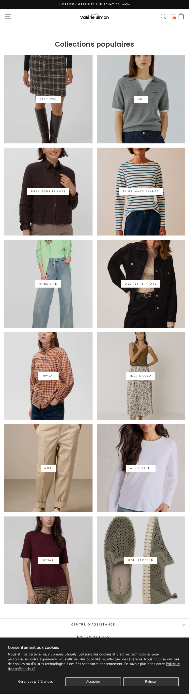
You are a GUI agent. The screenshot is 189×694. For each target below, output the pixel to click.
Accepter (93, 682)
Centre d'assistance (93, 624)
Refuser (151, 682)
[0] (172, 16)
